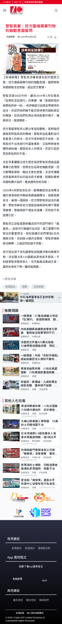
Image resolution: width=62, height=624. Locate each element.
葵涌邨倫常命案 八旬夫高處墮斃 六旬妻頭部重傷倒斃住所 (39, 370)
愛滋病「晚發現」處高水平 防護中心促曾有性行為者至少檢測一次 (39, 482)
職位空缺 (31, 600)
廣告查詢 (18, 600)
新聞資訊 (10, 286)
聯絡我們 (44, 600)
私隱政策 (20, 613)
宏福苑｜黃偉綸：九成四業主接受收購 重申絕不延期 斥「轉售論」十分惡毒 (39, 384)
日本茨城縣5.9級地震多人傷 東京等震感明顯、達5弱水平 (40, 435)
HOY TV (17, 2)
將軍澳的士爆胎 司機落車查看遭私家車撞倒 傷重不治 (39, 467)
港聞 (24, 286)
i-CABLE (7, 2)
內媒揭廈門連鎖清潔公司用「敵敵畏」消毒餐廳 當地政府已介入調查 (39, 452)
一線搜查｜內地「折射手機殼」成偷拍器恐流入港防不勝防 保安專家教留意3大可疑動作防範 (40, 357)
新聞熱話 (36, 323)
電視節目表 (44, 548)
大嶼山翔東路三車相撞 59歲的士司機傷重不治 (39, 423)
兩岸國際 (36, 441)
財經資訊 (30, 548)
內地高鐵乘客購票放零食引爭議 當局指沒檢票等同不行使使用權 (39, 331)
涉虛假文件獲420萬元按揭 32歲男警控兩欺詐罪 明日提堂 (39, 344)
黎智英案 (10, 278)
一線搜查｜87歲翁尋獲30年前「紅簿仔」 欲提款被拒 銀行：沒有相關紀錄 (39, 317)
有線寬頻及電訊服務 (33, 2)
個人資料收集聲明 (35, 613)
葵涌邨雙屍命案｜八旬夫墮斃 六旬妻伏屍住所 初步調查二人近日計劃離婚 (40, 408)
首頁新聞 (38, 286)
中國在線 (36, 336)
